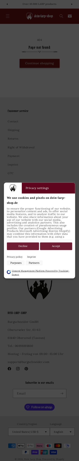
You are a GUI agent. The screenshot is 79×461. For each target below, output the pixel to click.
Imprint (31, 256)
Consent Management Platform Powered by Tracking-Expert (40, 272)
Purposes (15, 263)
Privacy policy (15, 256)
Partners (34, 263)
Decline (22, 246)
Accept (56, 246)
